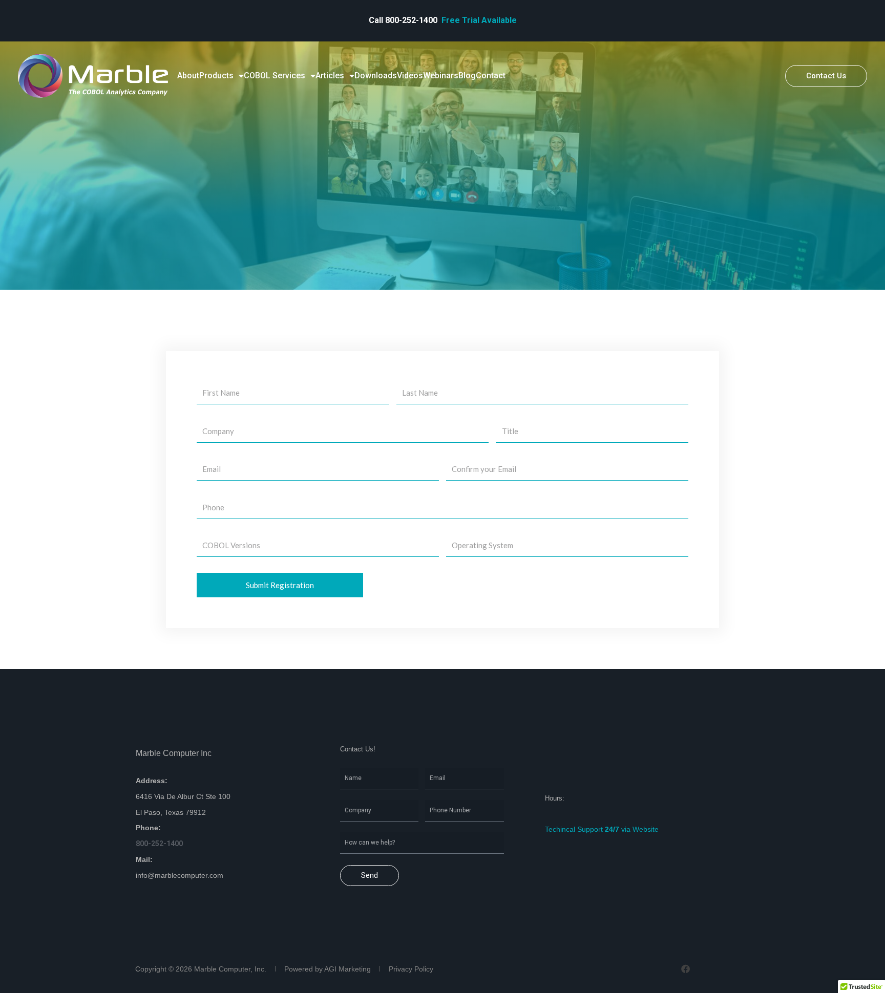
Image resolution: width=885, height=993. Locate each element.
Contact (490, 75)
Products (216, 75)
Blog (467, 75)
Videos (410, 75)
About (188, 75)
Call (377, 20)
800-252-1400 (412, 20)
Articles (329, 75)
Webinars (440, 75)
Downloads (375, 75)
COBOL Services (274, 75)
